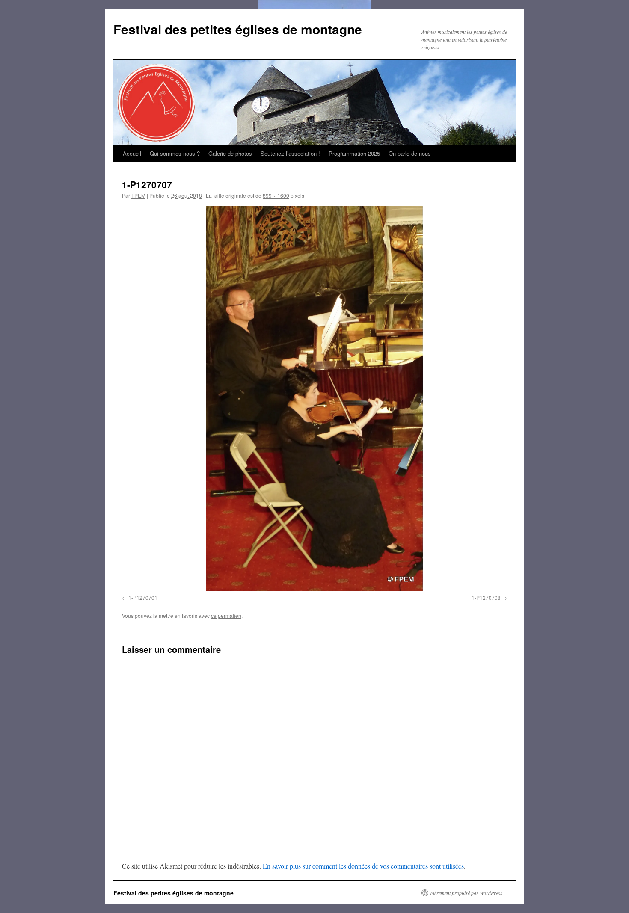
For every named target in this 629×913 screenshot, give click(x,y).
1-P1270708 (486, 597)
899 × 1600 (276, 195)
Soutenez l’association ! (290, 153)
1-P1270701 (142, 597)
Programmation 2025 (354, 153)
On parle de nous (410, 153)
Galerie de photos (230, 153)
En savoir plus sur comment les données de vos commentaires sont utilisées (363, 865)
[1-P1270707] (314, 398)
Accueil (132, 153)
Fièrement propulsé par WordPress (466, 892)
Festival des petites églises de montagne (237, 29)
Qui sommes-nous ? (175, 153)
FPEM (138, 195)
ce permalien (226, 615)
